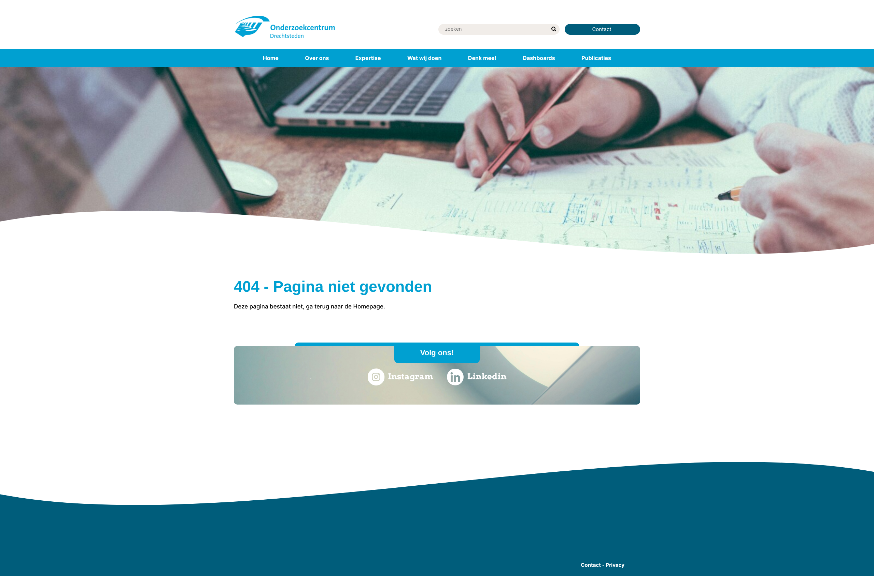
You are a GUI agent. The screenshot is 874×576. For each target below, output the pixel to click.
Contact (602, 29)
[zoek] (554, 29)
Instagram (410, 376)
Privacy (615, 565)
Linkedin (487, 376)
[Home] (285, 39)
